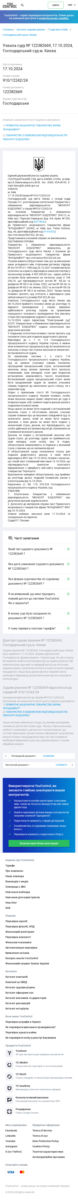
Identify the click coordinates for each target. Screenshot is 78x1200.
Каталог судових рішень (31, 29)
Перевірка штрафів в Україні (23, 1021)
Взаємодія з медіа (16, 881)
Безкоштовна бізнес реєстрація (39, 843)
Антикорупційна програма (48, 1157)
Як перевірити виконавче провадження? (30, 1027)
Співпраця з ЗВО (15, 886)
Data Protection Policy (45, 1141)
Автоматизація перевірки (21, 947)
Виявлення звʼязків (17, 952)
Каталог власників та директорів (25, 998)
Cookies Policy (41, 1146)
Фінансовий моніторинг (19, 931)
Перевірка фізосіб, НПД (20, 926)
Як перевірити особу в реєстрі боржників (30, 1037)
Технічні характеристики (47, 1151)
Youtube (10, 1141)
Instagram (11, 1146)
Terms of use (40, 1135)
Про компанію (14, 870)
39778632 (39, 221)
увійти (55, 5)
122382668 (48, 756)
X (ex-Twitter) (13, 1151)
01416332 (49, 231)
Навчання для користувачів (22, 897)
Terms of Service (42, 1130)
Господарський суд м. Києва (20, 34)
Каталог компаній (16, 976)
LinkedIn (10, 1135)
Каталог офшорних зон (19, 992)
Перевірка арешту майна (20, 1032)
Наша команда (14, 876)
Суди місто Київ (58, 29)
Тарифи (10, 865)
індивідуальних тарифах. (54, 18)
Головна (8, 29)
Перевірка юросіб (16, 921)
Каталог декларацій (17, 1003)
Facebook (11, 1130)
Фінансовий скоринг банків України (27, 963)
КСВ (7, 907)
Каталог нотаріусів (17, 1008)
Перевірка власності (18, 937)
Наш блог (11, 902)
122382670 (61, 764)
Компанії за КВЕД (16, 982)
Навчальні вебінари (17, 892)
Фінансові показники (18, 942)
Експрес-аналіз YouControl (21, 958)
